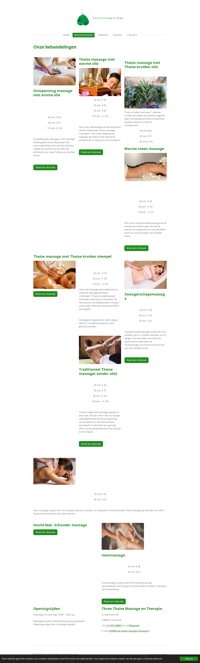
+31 (113, 625)
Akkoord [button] (189, 658)
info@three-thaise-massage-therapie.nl (129, 630)
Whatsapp (134, 625)
